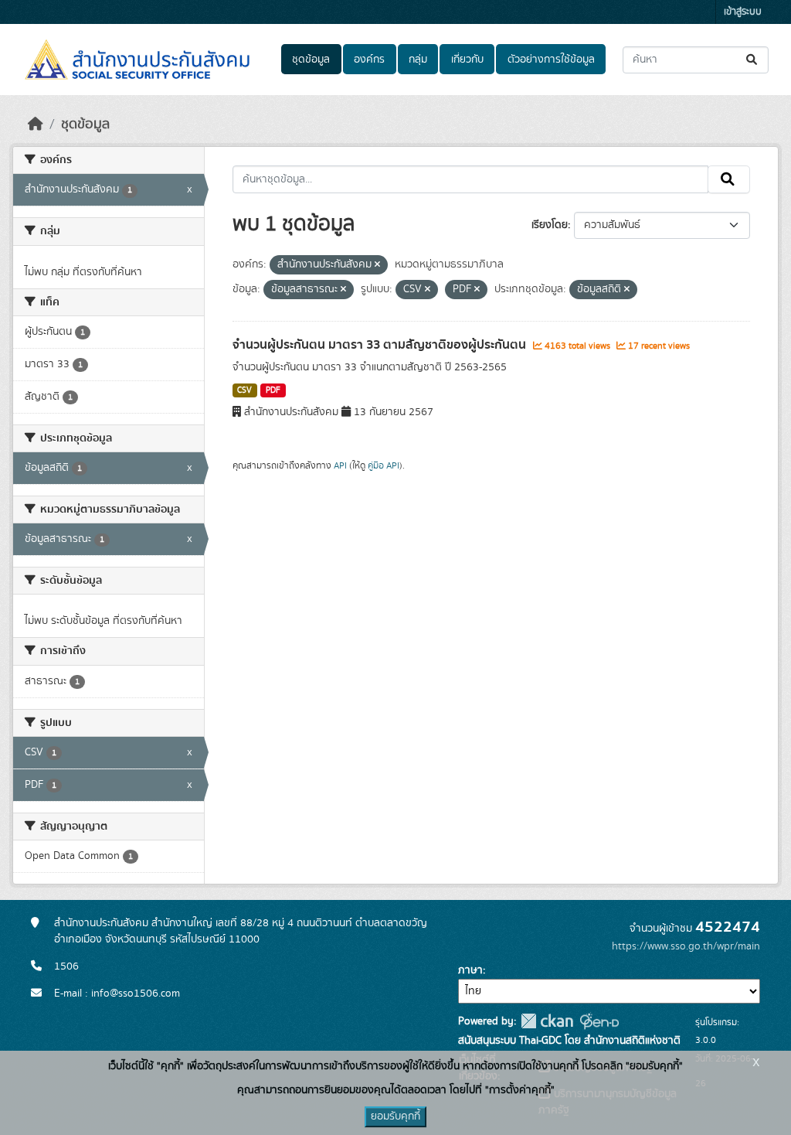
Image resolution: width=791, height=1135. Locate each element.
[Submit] (752, 59)
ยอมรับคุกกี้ (395, 1116)
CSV (244, 390)
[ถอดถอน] (377, 265)
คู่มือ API (383, 465)
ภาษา (470, 970)
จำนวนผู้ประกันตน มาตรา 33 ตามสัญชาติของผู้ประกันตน (381, 345)
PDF (273, 390)
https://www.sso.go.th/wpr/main (686, 946)
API (340, 465)
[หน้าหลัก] (35, 124)
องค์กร (369, 59)
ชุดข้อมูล (311, 59)
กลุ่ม (418, 59)
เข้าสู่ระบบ (743, 12)
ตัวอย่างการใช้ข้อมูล (551, 59)
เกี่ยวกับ (467, 59)
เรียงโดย (549, 225)
